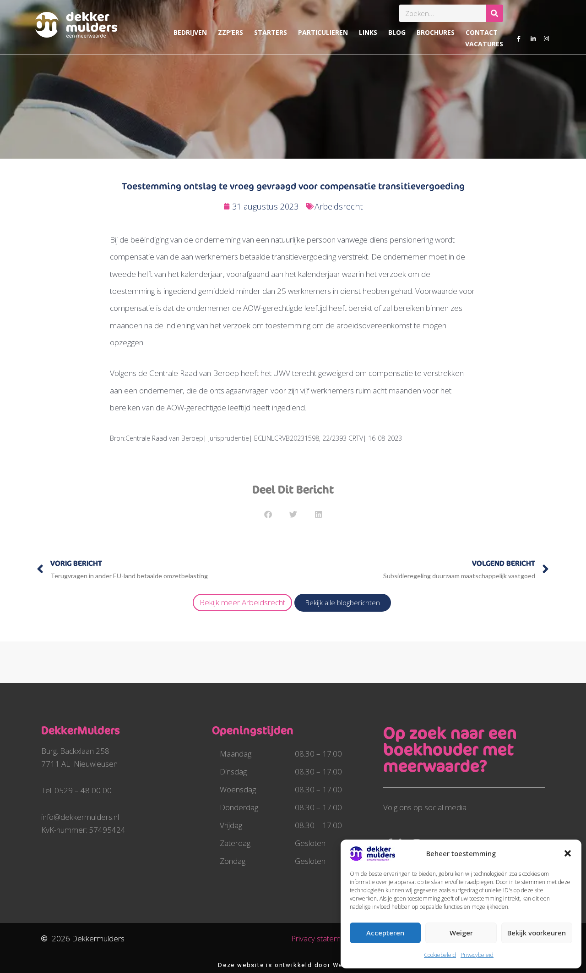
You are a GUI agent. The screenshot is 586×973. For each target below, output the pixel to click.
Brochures (436, 32)
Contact (482, 32)
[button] (567, 853)
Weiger (461, 932)
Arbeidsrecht (339, 206)
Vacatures (484, 43)
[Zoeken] (494, 13)
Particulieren (323, 32)
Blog (397, 32)
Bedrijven (190, 32)
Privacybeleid (477, 955)
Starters (270, 32)
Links (368, 32)
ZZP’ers (230, 32)
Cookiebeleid (440, 955)
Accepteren (385, 932)
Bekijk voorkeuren (536, 932)
